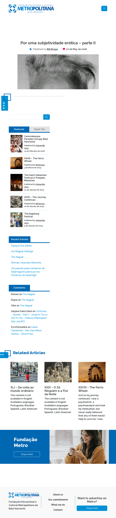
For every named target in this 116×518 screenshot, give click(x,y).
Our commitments (58, 499)
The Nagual (17, 257)
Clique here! (27, 454)
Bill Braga (40, 165)
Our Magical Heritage (22, 251)
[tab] (19, 129)
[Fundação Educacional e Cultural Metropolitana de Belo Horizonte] (31, 8)
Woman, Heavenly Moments (26, 262)
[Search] (46, 117)
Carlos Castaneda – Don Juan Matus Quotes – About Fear (26, 330)
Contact (58, 510)
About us (58, 494)
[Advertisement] (60, 26)
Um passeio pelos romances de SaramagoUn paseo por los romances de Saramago (28, 271)
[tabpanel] (29, 182)
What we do (58, 504)
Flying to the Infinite (21, 245)
